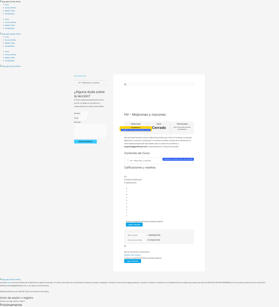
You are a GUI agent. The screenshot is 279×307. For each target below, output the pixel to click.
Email (76, 118)
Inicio (7, 5)
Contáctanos (10, 14)
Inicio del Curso (80, 76)
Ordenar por (154, 235)
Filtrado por (154, 240)
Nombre (77, 113)
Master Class (10, 11)
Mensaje (77, 122)
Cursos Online (10, 8)
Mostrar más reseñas (132, 255)
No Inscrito (135, 127)
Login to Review (134, 224)
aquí (9, 282)
